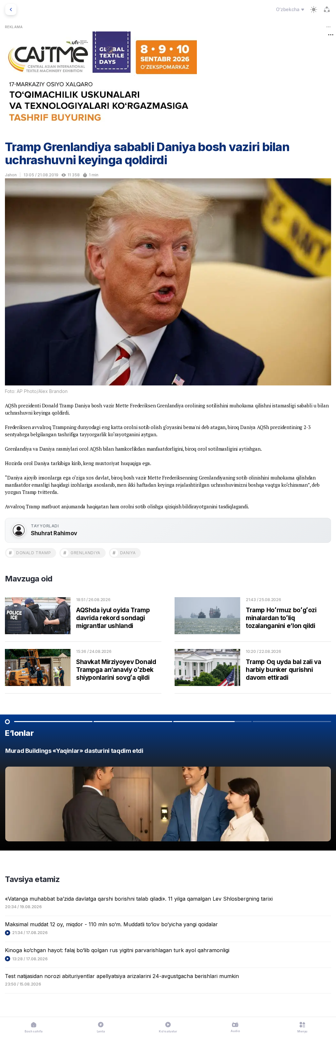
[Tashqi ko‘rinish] (314, 9)
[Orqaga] (10, 9)
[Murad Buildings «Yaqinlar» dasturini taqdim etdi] (168, 796)
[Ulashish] (327, 9)
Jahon (11, 174)
